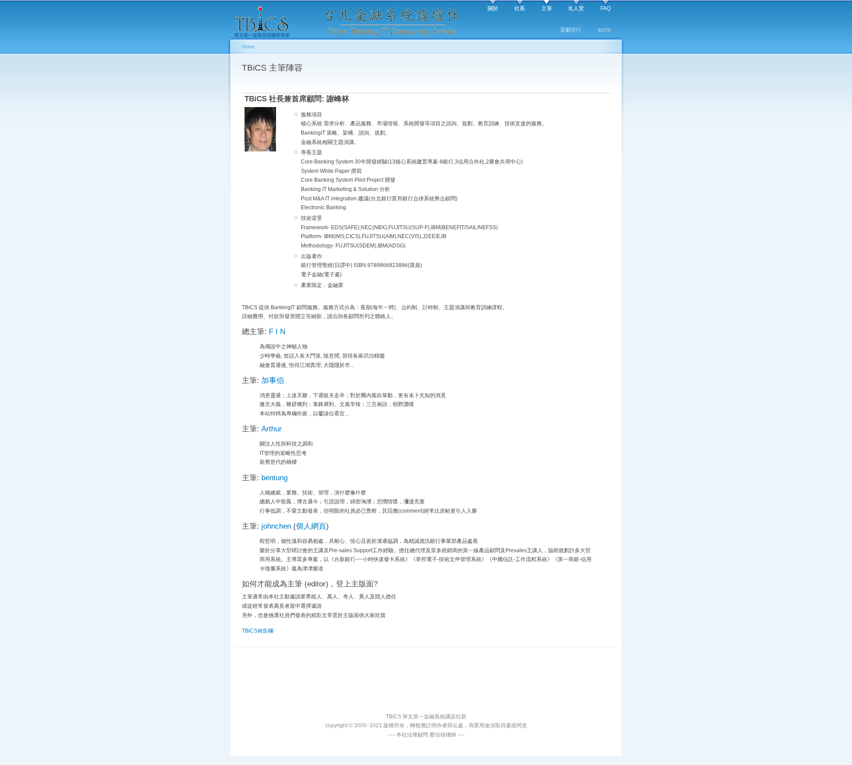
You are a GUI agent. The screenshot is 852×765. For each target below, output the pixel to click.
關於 (493, 8)
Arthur (271, 429)
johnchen (276, 526)
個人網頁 (311, 526)
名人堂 (576, 8)
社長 (519, 8)
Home (248, 46)
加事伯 (272, 380)
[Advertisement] (426, 690)
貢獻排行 (570, 30)
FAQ (605, 8)
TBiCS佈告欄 (257, 631)
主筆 (546, 8)
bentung (274, 478)
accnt (604, 30)
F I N (277, 331)
